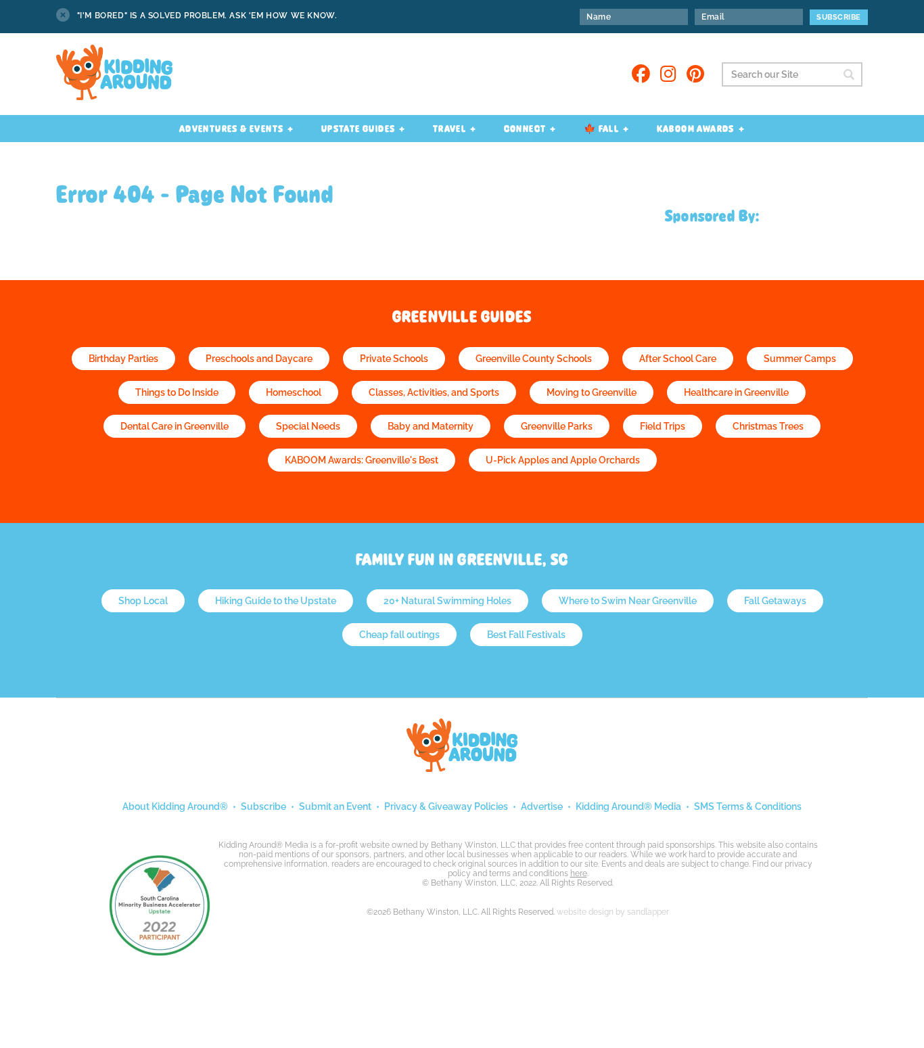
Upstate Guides (358, 128)
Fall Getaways (775, 600)
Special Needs (308, 426)
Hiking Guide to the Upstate (275, 600)
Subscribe (263, 806)
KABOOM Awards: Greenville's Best (361, 460)
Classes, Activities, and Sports (434, 392)
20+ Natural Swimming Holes (447, 600)
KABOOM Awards (696, 128)
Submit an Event (335, 806)
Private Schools (394, 358)
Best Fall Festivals (526, 634)
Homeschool (293, 392)
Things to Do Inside (176, 392)
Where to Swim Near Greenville (628, 600)
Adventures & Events (231, 128)
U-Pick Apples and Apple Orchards (563, 460)
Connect (525, 128)
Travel (449, 128)
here (578, 873)
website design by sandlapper (613, 912)
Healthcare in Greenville (736, 392)
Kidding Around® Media (628, 806)
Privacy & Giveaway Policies (446, 806)
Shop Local (143, 600)
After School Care (677, 358)
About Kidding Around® (175, 806)
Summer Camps (800, 358)
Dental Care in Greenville (174, 426)
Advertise (542, 806)
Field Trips (662, 426)
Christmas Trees (768, 426)
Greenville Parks (557, 426)
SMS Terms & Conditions (748, 806)
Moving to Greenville (592, 392)
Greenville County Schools (534, 358)
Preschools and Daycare (259, 358)
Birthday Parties (123, 358)
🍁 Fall (601, 128)
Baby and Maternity (430, 426)
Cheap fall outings (399, 634)
